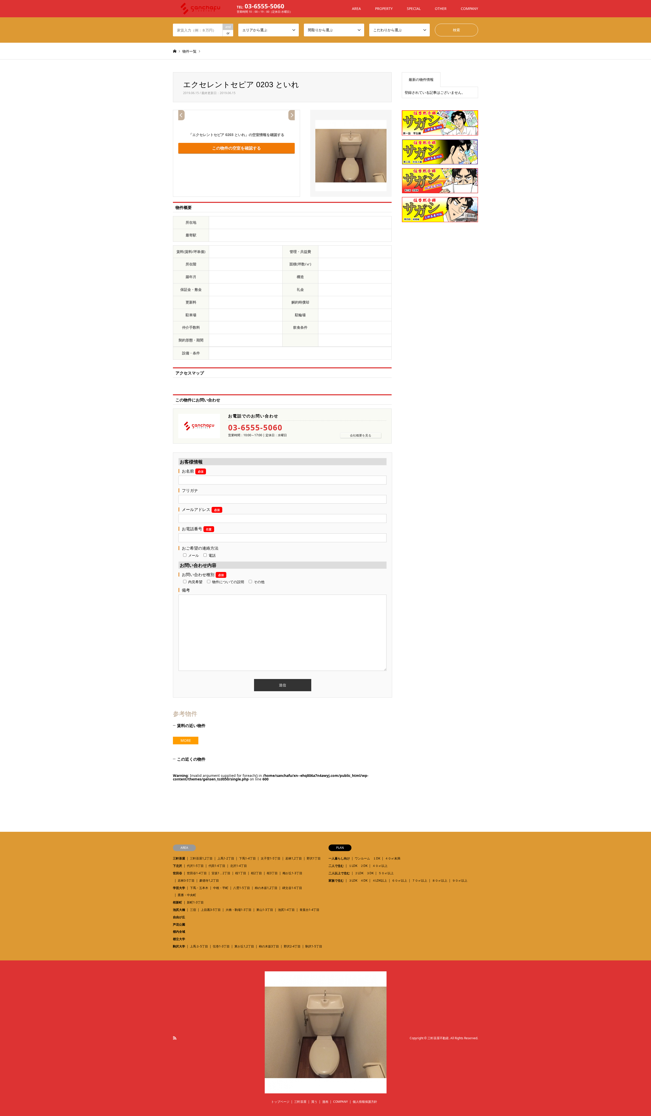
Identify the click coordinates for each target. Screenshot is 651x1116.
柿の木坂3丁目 (269, 946)
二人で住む (336, 866)
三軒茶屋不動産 (438, 1038)
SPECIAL (414, 8)
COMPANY (469, 8)
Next (291, 115)
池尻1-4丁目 (286, 910)
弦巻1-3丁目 (221, 946)
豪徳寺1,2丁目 (209, 880)
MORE (186, 740)
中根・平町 (220, 888)
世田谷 (177, 873)
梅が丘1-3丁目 (292, 873)
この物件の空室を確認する (236, 148)
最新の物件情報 (421, 79)
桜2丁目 (256, 873)
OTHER (441, 8)
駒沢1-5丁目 (313, 946)
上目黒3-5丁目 (211, 910)
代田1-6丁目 (217, 866)
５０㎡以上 (386, 873)
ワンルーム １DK (367, 858)
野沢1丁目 (314, 858)
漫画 (325, 1101)
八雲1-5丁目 (241, 888)
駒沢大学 (179, 946)
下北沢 (177, 866)
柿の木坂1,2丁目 (266, 888)
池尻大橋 (179, 910)
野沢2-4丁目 (292, 946)
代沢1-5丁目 (195, 866)
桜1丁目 (240, 873)
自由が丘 (179, 917)
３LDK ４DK (358, 880)
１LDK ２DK (358, 866)
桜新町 (177, 902)
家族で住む (336, 880)
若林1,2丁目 (293, 858)
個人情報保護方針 (365, 1101)
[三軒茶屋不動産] (326, 1090)
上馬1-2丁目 (225, 858)
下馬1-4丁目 (247, 858)
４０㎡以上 (380, 866)
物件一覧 (189, 51)
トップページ (280, 1101)
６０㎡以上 (399, 880)
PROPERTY (384, 8)
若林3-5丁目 (186, 880)
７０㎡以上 (419, 880)
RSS (174, 1038)
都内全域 (179, 931)
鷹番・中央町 (187, 895)
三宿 (193, 910)
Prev (181, 115)
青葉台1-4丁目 (309, 910)
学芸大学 (179, 888)
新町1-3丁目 (195, 902)
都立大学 (179, 939)
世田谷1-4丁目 (197, 873)
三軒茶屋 (179, 858)
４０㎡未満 (392, 858)
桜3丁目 (272, 873)
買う (314, 1101)
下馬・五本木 (199, 888)
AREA (356, 8)
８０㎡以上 (439, 880)
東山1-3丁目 (264, 910)
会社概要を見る (360, 435)
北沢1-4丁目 (238, 866)
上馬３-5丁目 (199, 946)
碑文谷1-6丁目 (292, 888)
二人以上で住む (339, 873)
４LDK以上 (379, 880)
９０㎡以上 (459, 880)
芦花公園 (179, 924)
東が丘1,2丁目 (244, 946)
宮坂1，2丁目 (221, 873)
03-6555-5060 (255, 427)
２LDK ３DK (364, 873)
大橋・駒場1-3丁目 (238, 910)
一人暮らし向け (339, 858)
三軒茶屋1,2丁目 (201, 858)
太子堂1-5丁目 (270, 858)
